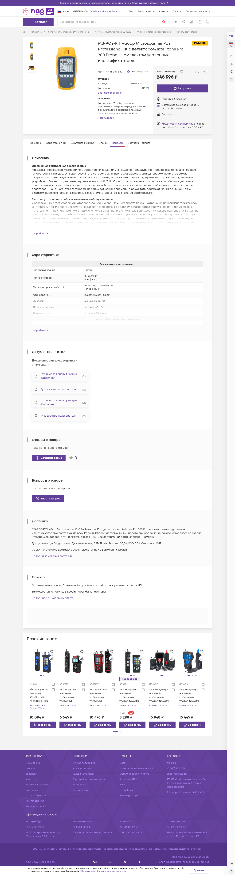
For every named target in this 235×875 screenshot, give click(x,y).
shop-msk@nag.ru (111, 11)
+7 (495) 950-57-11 (80, 11)
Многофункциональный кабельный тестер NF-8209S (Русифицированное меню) (69, 695)
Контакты (31, 779)
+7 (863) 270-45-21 (82, 827)
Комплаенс (79, 784)
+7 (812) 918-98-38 (176, 827)
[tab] (35, 143)
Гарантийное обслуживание (89, 779)
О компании (33, 763)
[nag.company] (95, 862)
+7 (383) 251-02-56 (129, 827)
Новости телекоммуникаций (136, 768)
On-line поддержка (84, 763)
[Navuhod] (110, 862)
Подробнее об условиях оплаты (53, 598)
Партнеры (32, 790)
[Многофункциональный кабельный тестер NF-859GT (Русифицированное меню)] (103, 661)
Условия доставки (83, 773)
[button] (117, 3)
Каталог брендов (36, 795)
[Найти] (164, 22)
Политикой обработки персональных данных (103, 871)
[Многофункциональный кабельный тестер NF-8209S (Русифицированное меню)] (72, 661)
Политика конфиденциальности (190, 857)
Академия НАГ (128, 779)
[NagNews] (125, 862)
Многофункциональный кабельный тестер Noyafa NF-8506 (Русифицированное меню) (129, 695)
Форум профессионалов (134, 773)
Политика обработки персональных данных (183, 862)
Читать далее (106, 117)
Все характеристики (110, 92)
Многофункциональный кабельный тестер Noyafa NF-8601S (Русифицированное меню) (189, 695)
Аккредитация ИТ (36, 806)
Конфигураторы (129, 795)
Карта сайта (80, 790)
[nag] (140, 862)
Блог (131, 11)
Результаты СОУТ (36, 801)
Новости (30, 768)
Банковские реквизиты (39, 784)
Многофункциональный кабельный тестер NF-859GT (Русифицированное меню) (100, 695)
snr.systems (126, 790)
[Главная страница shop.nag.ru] (38, 11)
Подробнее (38, 233)
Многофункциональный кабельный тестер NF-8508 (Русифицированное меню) (40, 695)
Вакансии (31, 773)
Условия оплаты (82, 768)
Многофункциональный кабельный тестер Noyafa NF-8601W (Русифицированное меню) (159, 695)
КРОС (123, 784)
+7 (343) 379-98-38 (35, 827)
